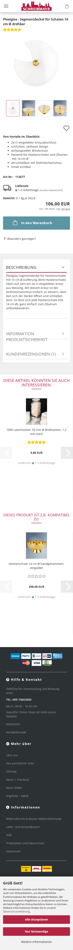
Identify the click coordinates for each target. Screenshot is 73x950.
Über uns (12, 755)
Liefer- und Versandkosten (23, 827)
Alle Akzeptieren (36, 919)
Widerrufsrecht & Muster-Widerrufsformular (33, 819)
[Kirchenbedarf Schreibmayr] (36, 6)
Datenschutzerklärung (16, 911)
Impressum (13, 851)
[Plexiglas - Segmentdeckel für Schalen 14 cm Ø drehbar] (36, 63)
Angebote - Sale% (17, 796)
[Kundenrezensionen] (12, 31)
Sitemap (11, 771)
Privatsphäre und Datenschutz (25, 843)
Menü (6, 6)
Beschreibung (21, 267)
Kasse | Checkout (17, 779)
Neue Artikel (14, 788)
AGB (9, 835)
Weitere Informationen (36, 942)
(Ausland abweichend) (51, 190)
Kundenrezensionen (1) (31, 354)
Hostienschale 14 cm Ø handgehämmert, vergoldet (36, 566)
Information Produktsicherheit (26, 335)
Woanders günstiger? (21, 239)
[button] (67, 453)
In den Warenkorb (36, 222)
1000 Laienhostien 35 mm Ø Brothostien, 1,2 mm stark (36, 432)
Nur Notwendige (36, 931)
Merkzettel (13, 724)
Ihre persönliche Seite (20, 763)
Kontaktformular (16, 732)
